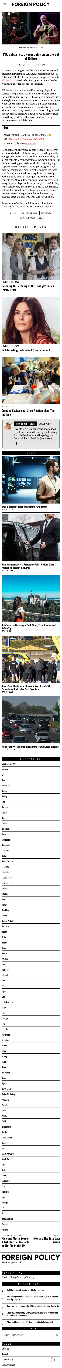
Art (3, 774)
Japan (4, 991)
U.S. (3, 1213)
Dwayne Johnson (29, 213)
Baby (3, 780)
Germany (5, 926)
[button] (57, 1335)
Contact (5, 1354)
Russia (4, 1132)
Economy (5, 866)
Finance (5, 893)
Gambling (5, 910)
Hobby (4, 942)
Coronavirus (6, 845)
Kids (3, 996)
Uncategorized (7, 1218)
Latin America (7, 1002)
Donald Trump (7, 861)
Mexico (4, 1045)
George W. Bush (8, 920)
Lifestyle (5, 1018)
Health (4, 931)
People (4, 1110)
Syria (4, 1175)
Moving (4, 1056)
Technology (6, 1180)
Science (5, 1143)
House (4, 948)
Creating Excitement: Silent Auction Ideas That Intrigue (28, 412)
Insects (4, 964)
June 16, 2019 (30, 143)
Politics (4, 1121)
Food (3, 899)
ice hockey (46, 213)
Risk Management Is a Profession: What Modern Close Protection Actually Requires (28, 566)
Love (3, 1023)
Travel (4, 1197)
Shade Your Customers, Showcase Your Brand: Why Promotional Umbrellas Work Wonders (27, 687)
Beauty (4, 790)
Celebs (4, 823)
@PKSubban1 (13, 139)
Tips (3, 1186)
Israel (4, 985)
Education (5, 872)
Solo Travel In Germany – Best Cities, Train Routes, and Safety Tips (29, 626)
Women (5, 1229)
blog (3, 801)
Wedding (5, 1224)
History (4, 937)
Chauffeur (6, 828)
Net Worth (6, 1072)
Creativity (5, 850)
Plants (4, 1115)
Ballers (14, 213)
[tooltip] (16, 443)
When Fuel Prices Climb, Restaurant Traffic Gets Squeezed (30, 746)
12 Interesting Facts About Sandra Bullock (26, 350)
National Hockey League (31, 217)
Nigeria (4, 1083)
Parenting (5, 1105)
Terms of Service (8, 1364)
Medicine (5, 1040)
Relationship (6, 1126)
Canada (4, 812)
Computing (6, 839)
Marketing (6, 1034)
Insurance (5, 969)
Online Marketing (8, 1094)
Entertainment (38, 65)
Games (4, 915)
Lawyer (4, 1007)
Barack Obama (8, 785)
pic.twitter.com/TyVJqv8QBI (32, 139)
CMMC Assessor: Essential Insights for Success (24, 506)
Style (4, 1170)
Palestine (5, 1099)
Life (3, 1013)
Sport (4, 1164)
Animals (5, 769)
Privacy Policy (7, 1359)
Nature (4, 1067)
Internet (5, 975)
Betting (4, 796)
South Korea (6, 1159)
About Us (5, 1348)
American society (8, 763)
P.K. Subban (8, 80)
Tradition (5, 1191)
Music (4, 1061)
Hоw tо (4, 953)
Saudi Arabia (7, 1137)
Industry (5, 958)
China (4, 834)
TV (3, 1208)
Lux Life (5, 1029)
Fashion (4, 888)
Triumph (5, 1202)
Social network (8, 1153)
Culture (4, 855)
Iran (3, 980)
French (4, 904)
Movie (4, 1050)
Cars (3, 818)
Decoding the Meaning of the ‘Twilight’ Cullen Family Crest (28, 288)
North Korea (6, 1088)
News (4, 1078)
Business (5, 807)
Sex (3, 1148)
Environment (7, 883)
